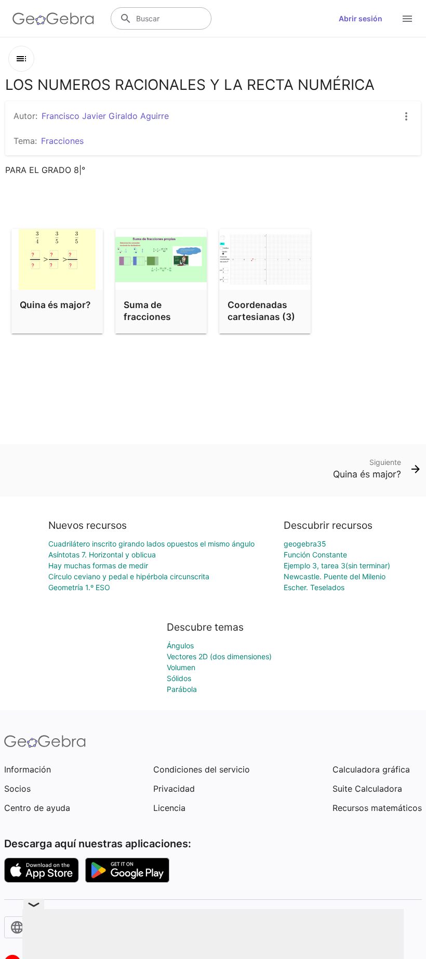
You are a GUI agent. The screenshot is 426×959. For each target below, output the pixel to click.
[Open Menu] (407, 18)
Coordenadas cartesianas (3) (261, 310)
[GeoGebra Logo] (53, 18)
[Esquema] (21, 59)
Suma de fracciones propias (147, 316)
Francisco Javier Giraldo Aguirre (105, 116)
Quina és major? (55, 304)
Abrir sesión (360, 18)
